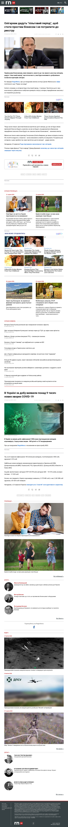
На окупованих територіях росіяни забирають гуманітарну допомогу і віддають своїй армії (32, 368)
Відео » (6, 632)
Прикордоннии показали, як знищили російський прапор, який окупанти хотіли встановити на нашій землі (30, 382)
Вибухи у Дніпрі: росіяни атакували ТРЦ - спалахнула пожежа (24, 336)
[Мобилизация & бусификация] (26, 13)
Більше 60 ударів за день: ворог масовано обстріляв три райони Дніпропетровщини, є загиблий (33, 361)
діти (42, 495)
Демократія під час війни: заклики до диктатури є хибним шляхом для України (37, 585)
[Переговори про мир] (41, 13)
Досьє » (7, 752)
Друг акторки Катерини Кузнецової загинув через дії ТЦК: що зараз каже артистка (31, 330)
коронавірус (20, 495)
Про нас (4, 803)
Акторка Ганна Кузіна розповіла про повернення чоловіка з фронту (26, 325)
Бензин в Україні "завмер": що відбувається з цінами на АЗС (24, 342)
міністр (44, 174)
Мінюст (23, 174)
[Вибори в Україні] (57, 13)
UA (58, 3)
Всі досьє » (60, 794)
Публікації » (8, 501)
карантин (28, 495)
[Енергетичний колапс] (11, 13)
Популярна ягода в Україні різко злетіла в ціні (19, 348)
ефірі (58, 82)
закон (34, 174)
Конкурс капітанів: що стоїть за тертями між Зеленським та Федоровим (35, 596)
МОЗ (33, 495)
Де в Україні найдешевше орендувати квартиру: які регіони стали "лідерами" (30, 354)
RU (61, 3)
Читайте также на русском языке (42, 34)
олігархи (28, 174)
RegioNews (16, 82)
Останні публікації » (11, 191)
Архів (3, 809)
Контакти (4, 805)
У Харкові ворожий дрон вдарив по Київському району (22, 375)
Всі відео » (60, 749)
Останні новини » (10, 321)
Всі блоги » (60, 618)
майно (39, 174)
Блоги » (6, 580)
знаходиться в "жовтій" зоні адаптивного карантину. (44, 485)
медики (38, 495)
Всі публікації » (59, 576)
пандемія (48, 495)
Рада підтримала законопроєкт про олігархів (35, 144)
